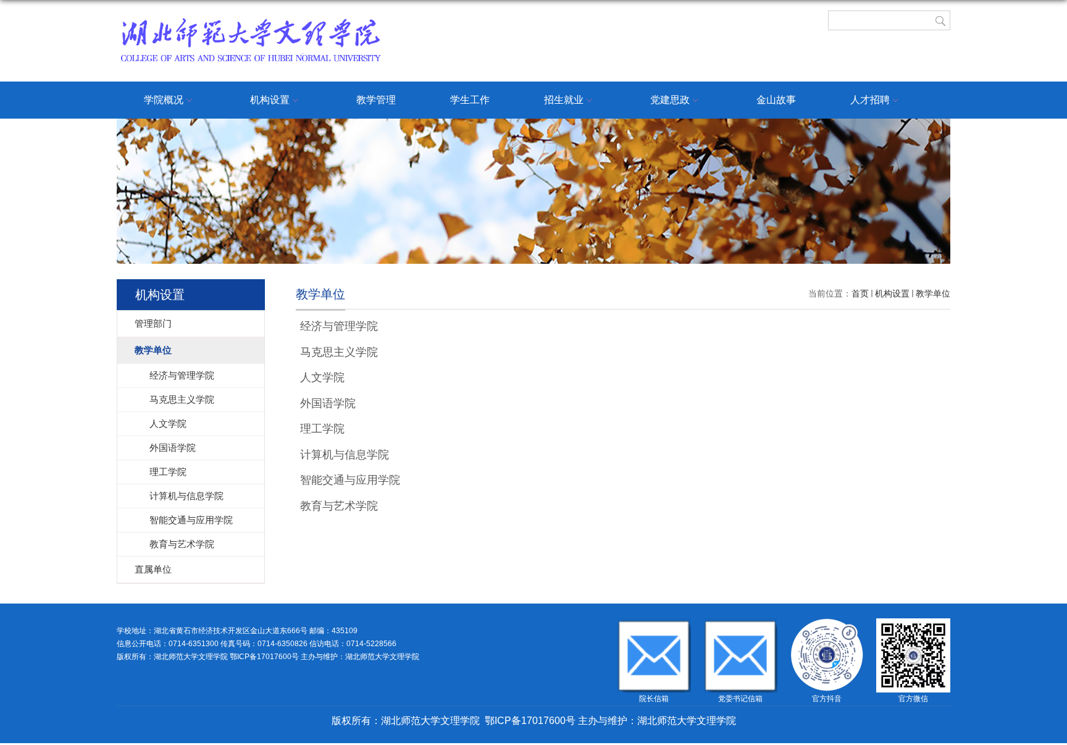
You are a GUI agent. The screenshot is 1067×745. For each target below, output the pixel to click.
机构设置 (270, 100)
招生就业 (564, 100)
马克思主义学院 (339, 352)
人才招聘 (870, 100)
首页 (860, 293)
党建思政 (670, 100)
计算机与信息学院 (344, 454)
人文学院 (322, 377)
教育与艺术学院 (339, 506)
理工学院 (322, 429)
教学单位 (933, 293)
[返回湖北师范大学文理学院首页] (250, 20)
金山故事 (776, 100)
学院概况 (163, 100)
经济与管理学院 (339, 326)
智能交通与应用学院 (350, 480)
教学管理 (376, 100)
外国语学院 (328, 403)
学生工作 (470, 100)
